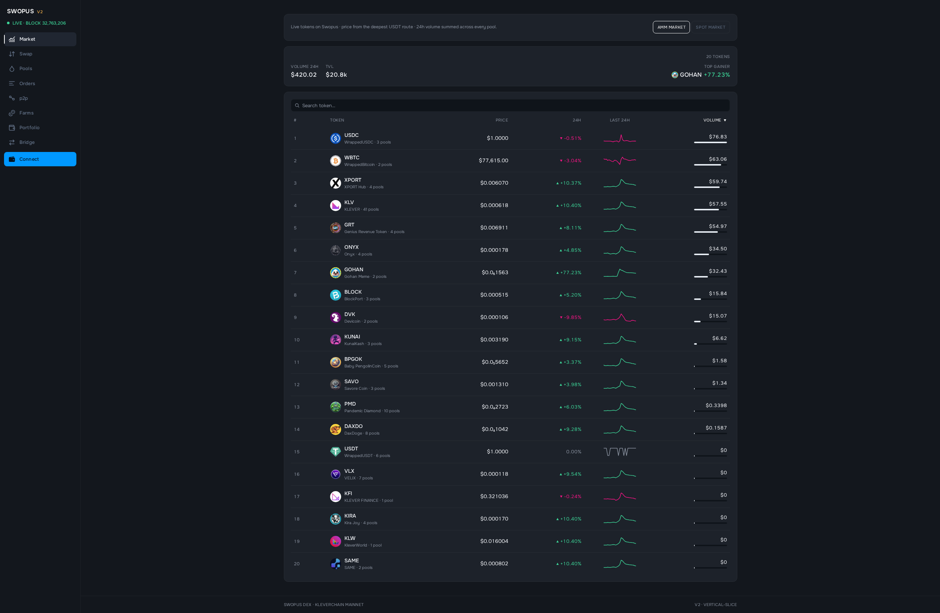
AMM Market (672, 27)
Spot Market (710, 27)
